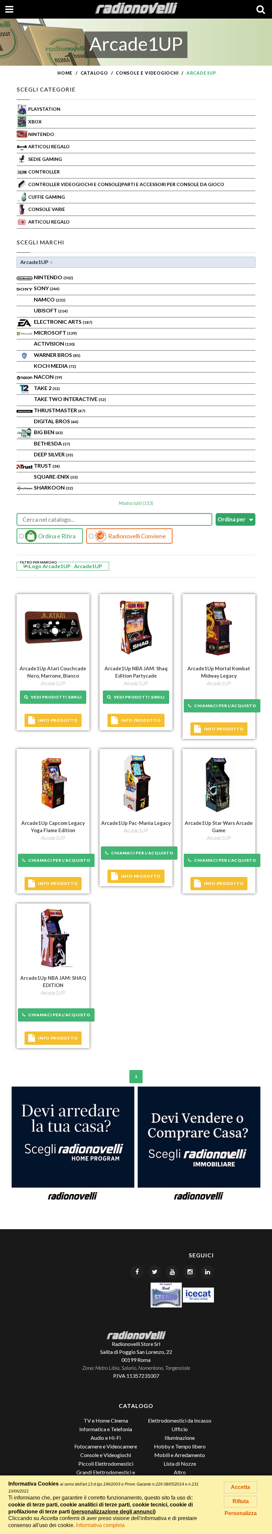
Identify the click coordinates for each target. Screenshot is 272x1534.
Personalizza (241, 1513)
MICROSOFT (55, 332)
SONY (46, 288)
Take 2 (47, 388)
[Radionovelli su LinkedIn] (207, 1272)
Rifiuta (241, 1501)
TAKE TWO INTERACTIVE (70, 399)
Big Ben (48, 432)
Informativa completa (100, 1525)
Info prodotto (58, 720)
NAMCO (49, 299)
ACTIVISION (54, 343)
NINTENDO (53, 277)
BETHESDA (52, 443)
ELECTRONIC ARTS (63, 321)
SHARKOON (53, 487)
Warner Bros (57, 355)
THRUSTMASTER (59, 410)
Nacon (48, 376)
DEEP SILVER (53, 454)
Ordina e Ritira (56, 536)
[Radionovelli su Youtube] (172, 1272)
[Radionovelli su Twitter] (154, 1272)
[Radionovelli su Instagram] (189, 1272)
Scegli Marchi (40, 242)
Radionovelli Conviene (136, 536)
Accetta (240, 1487)
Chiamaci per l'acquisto (223, 705)
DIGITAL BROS (56, 421)
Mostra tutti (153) (136, 503)
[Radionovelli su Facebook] (137, 1272)
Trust (47, 465)
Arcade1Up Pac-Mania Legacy (136, 823)
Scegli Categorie (46, 89)
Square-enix (56, 476)
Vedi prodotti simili (55, 697)
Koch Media (55, 366)
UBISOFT (51, 310)
